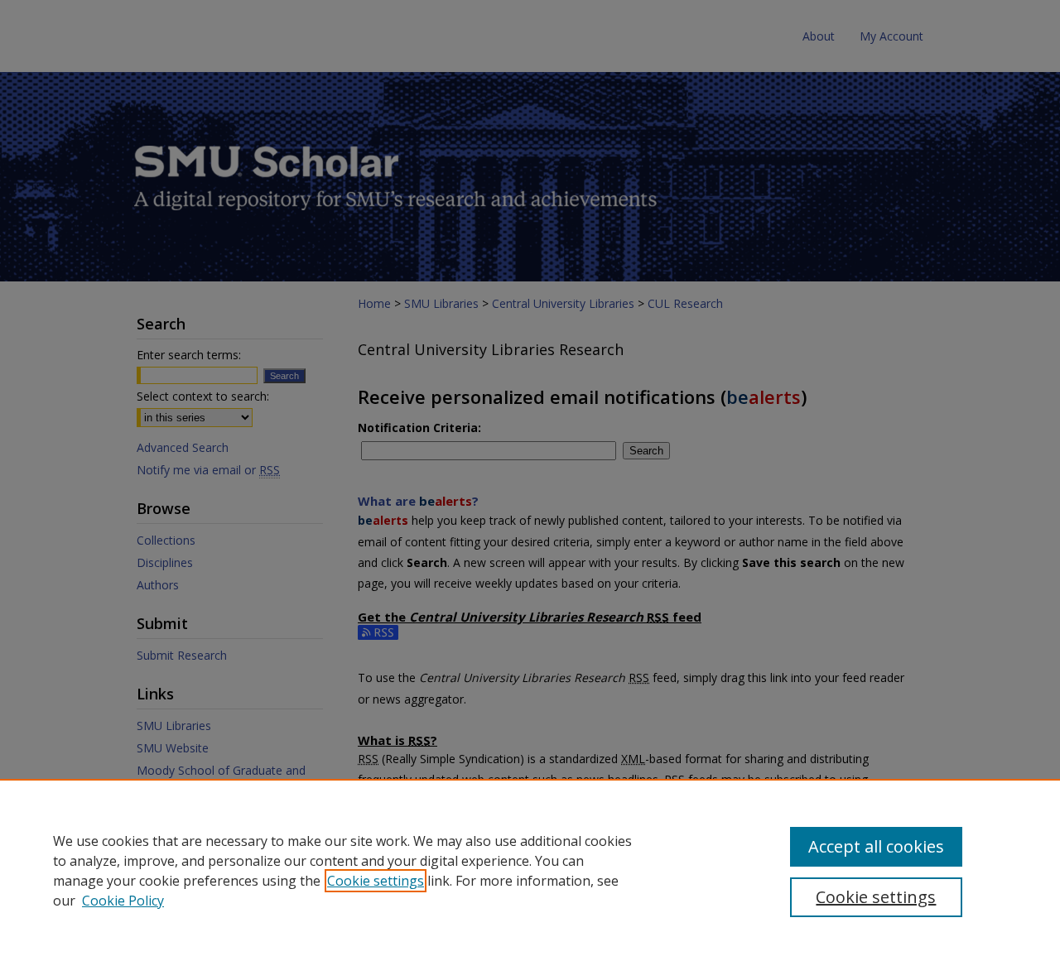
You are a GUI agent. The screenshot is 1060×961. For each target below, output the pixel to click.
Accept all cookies (876, 846)
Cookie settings (375, 881)
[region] (530, 870)
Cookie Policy (123, 900)
